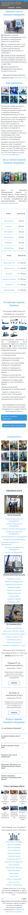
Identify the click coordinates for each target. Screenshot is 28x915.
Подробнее (11, 7)
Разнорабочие (8, 248)
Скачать (14, 683)
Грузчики (8, 226)
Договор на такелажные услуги (14, 693)
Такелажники (8, 221)
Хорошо (18, 7)
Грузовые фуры (9, 290)
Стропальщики (8, 237)
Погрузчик (9, 284)
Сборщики (8, 243)
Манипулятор (9, 268)
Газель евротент (9, 263)
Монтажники (8, 232)
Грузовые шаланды (9, 279)
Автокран (9, 274)
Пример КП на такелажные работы (14, 664)
